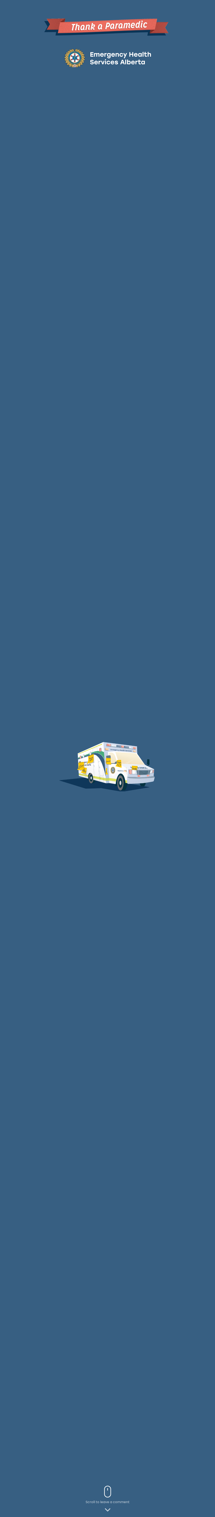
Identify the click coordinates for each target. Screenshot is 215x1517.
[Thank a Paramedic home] (107, 26)
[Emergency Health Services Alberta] (107, 58)
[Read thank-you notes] (84, 771)
